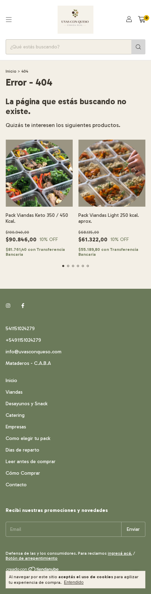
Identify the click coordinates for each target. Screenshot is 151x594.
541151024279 (20, 329)
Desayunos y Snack (26, 404)
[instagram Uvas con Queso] (8, 306)
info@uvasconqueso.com (33, 352)
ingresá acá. (120, 553)
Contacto (16, 485)
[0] (141, 19)
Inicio (11, 71)
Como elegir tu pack (28, 438)
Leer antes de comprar (30, 462)
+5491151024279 (23, 340)
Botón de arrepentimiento (32, 558)
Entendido (74, 582)
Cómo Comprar (23, 473)
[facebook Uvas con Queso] (22, 306)
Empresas (16, 427)
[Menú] (9, 19)
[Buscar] (138, 46)
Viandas (14, 392)
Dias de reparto (22, 450)
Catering (15, 415)
